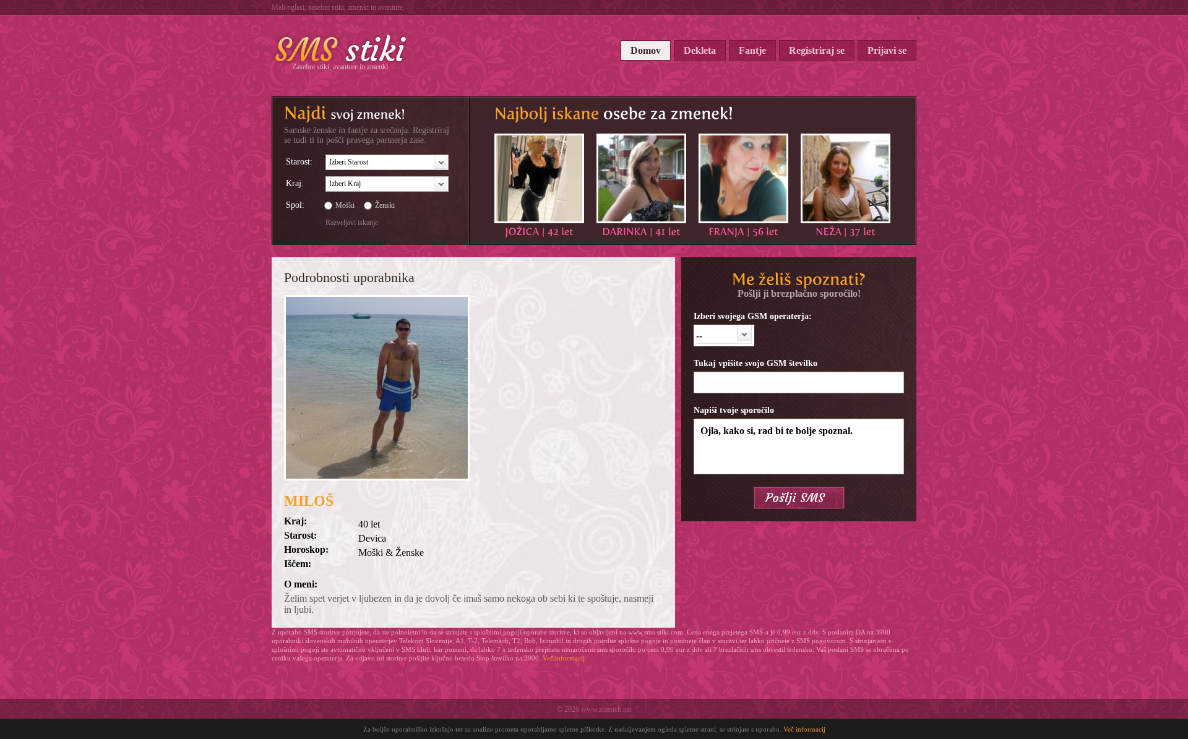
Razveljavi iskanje (351, 222)
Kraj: (295, 183)
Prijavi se (886, 50)
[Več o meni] (539, 178)
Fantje (752, 50)
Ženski (385, 205)
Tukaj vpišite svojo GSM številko (755, 363)
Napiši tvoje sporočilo (734, 410)
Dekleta (700, 50)
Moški (345, 205)
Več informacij (564, 658)
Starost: (299, 161)
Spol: (295, 205)
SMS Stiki (341, 48)
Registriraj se (817, 50)
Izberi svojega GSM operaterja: (753, 316)
